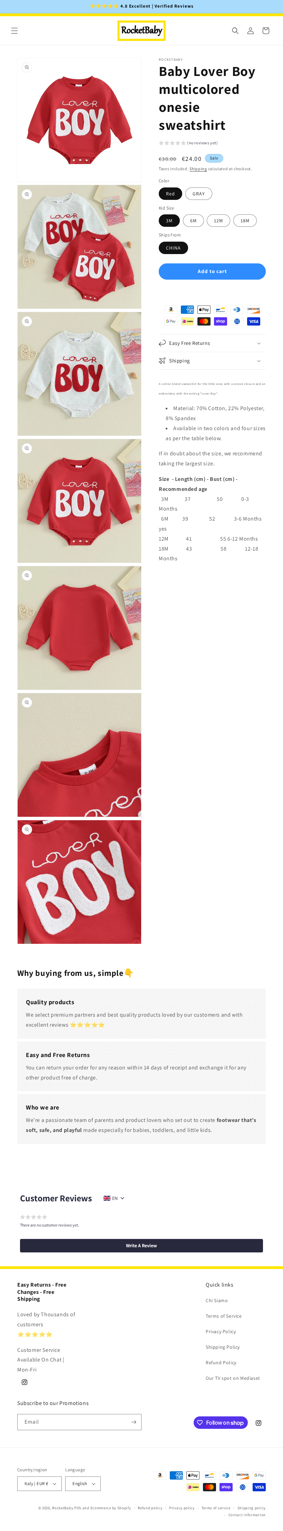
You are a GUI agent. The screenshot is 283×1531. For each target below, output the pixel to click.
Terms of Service (224, 1316)
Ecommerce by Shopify (110, 1507)
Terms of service (216, 1507)
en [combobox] (115, 1198)
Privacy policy (182, 1507)
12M (218, 220)
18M (245, 220)
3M (169, 220)
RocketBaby (62, 1507)
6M (193, 220)
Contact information (247, 1514)
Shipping (198, 168)
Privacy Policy (221, 1331)
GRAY (199, 194)
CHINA (173, 248)
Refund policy (150, 1507)
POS (77, 1507)
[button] (14, 30)
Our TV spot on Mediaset (233, 1378)
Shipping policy (251, 1507)
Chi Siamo (217, 1300)
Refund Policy (221, 1362)
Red (170, 194)
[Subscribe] (133, 1422)
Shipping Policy (223, 1347)
